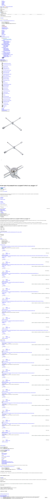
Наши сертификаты (4, 453)
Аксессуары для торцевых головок (8, 54)
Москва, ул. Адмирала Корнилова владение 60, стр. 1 (7, 20)
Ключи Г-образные (5, 45)
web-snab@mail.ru (19, 469)
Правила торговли (4, 463)
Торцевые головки (5, 55)
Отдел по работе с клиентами (6, 456)
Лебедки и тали (4, 47)
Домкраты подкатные (6, 42)
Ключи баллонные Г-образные (7, 39)
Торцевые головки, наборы (5, 53)
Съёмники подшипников (6, 52)
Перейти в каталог (2, 244)
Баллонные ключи (4, 110)
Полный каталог (2, 59)
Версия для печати (2, 187)
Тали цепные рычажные (6, 50)
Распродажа (3, 57)
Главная (3, 108)
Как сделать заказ (4, 460)
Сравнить (2, 212)
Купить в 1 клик (2, 209)
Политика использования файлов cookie (7, 461)
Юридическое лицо (3, 13)
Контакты (3, 4)
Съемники (3, 51)
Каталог (3, 30)
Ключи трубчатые (5, 46)
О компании (3, 1)
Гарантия (3, 32)
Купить (5, 208)
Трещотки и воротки (6, 56)
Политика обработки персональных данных (8, 462)
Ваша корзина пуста (4, 27)
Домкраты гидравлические (7, 41)
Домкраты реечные (6, 43)
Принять (46, 497)
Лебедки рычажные (6, 49)
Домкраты (3, 40)
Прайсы (3, 3)
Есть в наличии (5, 191)
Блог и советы (4, 5)
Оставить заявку (4, 26)
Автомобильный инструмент (6, 109)
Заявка (5, 6)
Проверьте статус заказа (5, 28)
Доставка (3, 2)
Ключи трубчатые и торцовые (6, 44)
